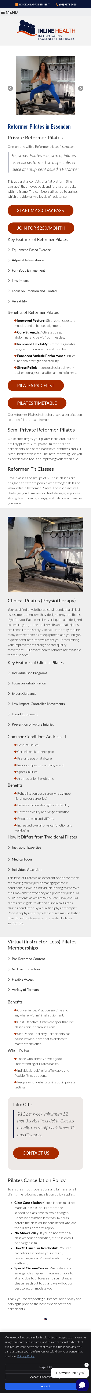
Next (80, 88)
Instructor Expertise (26, 847)
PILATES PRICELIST (35, 385)
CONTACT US (36, 1153)
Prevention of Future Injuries (33, 724)
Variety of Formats (25, 989)
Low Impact (20, 281)
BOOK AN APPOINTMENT (34, 4)
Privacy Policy (25, 1356)
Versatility (19, 301)
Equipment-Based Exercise (31, 250)
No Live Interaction (26, 969)
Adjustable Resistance (28, 260)
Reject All (45, 1367)
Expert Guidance (24, 693)
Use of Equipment (25, 714)
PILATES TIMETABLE (37, 403)
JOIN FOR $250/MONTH (41, 228)
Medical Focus (22, 859)
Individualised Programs (29, 673)
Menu (12, 12)
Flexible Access (23, 979)
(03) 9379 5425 (68, 4)
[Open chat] (82, 1385)
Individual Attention (26, 869)
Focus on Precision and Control (34, 291)
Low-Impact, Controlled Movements (38, 704)
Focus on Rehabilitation (29, 683)
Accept (45, 1386)
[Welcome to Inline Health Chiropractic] (45, 39)
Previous (10, 88)
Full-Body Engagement (28, 270)
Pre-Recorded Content (28, 959)
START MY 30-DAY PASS (40, 210)
